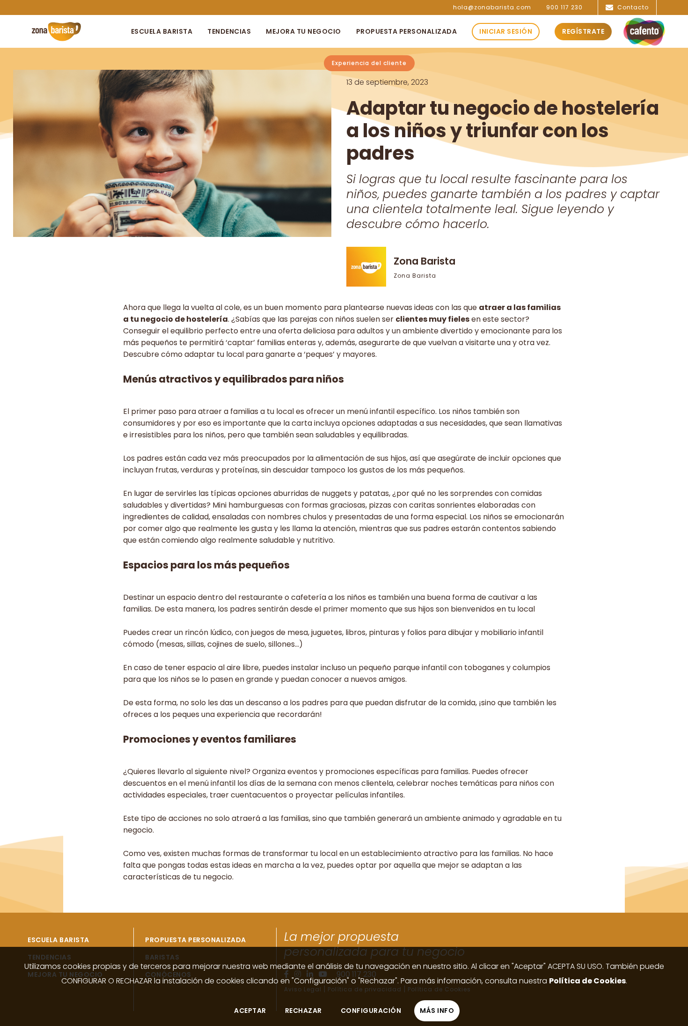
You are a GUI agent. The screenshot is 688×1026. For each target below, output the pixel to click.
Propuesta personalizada (195, 940)
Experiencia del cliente (369, 63)
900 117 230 (564, 7)
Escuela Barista (58, 940)
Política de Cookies (587, 980)
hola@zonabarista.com (492, 7)
